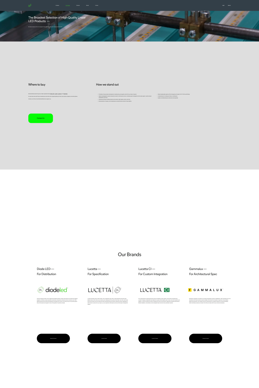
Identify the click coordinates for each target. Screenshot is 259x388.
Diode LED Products (53, 338)
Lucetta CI (60, 93)
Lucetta (56, 93)
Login (223, 5)
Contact (96, 5)
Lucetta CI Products (155, 338)
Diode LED (52, 93)
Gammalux (65, 93)
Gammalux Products (206, 338)
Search (229, 5)
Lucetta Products (104, 338)
